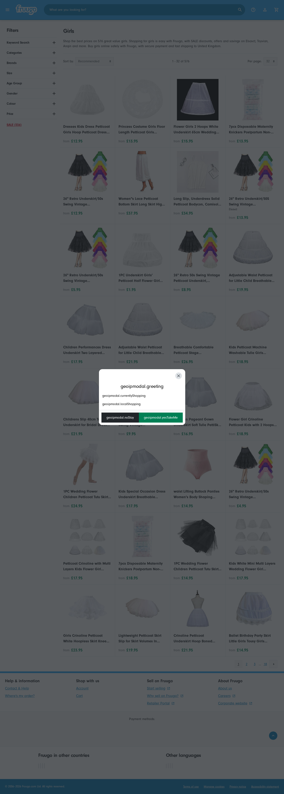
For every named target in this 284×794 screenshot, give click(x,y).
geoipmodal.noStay (120, 417)
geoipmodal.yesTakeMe (161, 417)
